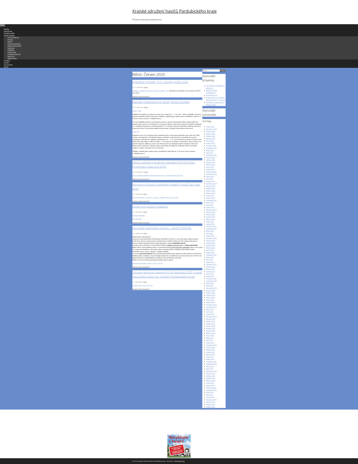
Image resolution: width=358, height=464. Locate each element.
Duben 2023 (210, 217)
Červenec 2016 (211, 371)
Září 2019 (209, 312)
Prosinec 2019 (211, 305)
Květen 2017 (210, 350)
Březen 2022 (210, 248)
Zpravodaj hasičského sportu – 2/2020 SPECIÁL (162, 228)
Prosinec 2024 (211, 172)
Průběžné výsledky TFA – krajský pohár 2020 (160, 82)
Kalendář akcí (8, 31)
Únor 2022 (210, 250)
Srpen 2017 (210, 343)
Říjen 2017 (210, 338)
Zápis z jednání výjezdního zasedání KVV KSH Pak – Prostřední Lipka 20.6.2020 (157, 175)
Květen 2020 (210, 293)
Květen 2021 (210, 269)
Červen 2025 (210, 157)
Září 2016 (209, 369)
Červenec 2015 (211, 400)
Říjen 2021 (210, 257)
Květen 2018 (210, 328)
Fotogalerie (10, 50)
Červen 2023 (210, 212)
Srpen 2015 (210, 397)
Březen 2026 (210, 138)
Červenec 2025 (211, 155)
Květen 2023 (210, 214)
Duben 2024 (210, 191)
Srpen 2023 (210, 207)
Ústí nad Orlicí (8, 65)
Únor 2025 (210, 167)
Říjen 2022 (210, 231)
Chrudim (6, 62)
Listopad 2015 (211, 390)
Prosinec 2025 (211, 146)
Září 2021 (209, 259)
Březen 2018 (210, 333)
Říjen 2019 (210, 309)
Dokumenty (11, 48)
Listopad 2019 (211, 307)
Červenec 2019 (211, 316)
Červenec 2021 (211, 264)
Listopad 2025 (211, 148)
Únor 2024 (210, 195)
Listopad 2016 (211, 364)
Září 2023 (209, 205)
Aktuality (6, 29)
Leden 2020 (210, 302)
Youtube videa (11, 52)
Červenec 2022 (211, 238)
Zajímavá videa (12, 58)
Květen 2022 (210, 243)
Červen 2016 (210, 373)
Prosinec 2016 (211, 362)
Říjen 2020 (210, 283)
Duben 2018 (210, 331)
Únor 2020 (210, 300)
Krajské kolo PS (211, 95)
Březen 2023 (210, 219)
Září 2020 (209, 286)
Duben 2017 (210, 352)
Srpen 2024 (210, 181)
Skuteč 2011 (11, 56)
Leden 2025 (210, 169)
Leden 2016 (210, 385)
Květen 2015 (210, 404)
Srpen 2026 (210, 127)
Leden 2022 (210, 252)
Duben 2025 (210, 162)
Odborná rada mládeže (14, 46)
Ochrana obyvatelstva (14, 44)
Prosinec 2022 (211, 226)
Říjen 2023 (210, 203)
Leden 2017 (210, 359)
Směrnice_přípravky (138, 215)
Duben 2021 (210, 271)
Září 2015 (209, 395)
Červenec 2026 (211, 129)
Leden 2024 (210, 198)
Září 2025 (209, 153)
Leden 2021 (210, 276)
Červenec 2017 (211, 345)
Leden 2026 (210, 143)
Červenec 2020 (211, 288)
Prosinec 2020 (211, 278)
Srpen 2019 (210, 314)
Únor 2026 (210, 141)
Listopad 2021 (211, 255)
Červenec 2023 (211, 210)
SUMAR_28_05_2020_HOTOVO (142, 285)
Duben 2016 (210, 378)
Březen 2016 (210, 381)
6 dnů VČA (135, 132)
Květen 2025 (210, 160)
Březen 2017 (210, 354)
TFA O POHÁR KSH (13, 37)
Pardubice (7, 60)
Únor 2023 (210, 222)
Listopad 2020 (211, 281)
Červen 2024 (210, 186)
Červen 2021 (210, 267)
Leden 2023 (210, 224)
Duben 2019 (210, 324)
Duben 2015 (210, 407)
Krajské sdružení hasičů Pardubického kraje (174, 11)
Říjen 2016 (210, 366)
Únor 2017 (210, 357)
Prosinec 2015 (211, 388)
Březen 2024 (210, 193)
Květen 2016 (210, 376)
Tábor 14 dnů (136, 111)
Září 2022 (209, 233)
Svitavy (6, 67)
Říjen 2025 (210, 150)
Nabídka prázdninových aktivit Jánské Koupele (161, 102)
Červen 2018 (210, 326)
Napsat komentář (143, 96)
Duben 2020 (210, 295)
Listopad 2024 (211, 174)
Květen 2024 (210, 188)
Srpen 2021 (210, 262)
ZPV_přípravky (137, 219)
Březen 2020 (210, 297)
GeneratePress (180, 461)
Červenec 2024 (211, 184)
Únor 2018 (210, 335)
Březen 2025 (210, 165)
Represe (9, 42)
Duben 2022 (210, 245)
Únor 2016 (210, 383)
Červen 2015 (210, 402)
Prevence (10, 39)
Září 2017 (209, 340)
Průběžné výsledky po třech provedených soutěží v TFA (150, 91)
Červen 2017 (210, 347)
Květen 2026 (210, 134)
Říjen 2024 (210, 176)
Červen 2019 (210, 319)
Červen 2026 (210, 131)
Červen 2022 (210, 240)
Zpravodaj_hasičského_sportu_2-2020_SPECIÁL (147, 263)
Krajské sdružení (9, 35)
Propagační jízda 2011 (14, 54)
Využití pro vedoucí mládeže (150, 206)
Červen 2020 (210, 290)
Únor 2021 (210, 274)
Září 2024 (209, 179)
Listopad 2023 (211, 200)
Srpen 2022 (210, 236)
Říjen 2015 (210, 392)
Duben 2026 (210, 136)
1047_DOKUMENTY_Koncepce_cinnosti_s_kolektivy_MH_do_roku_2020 (155, 197)
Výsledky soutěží (9, 33)
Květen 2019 (210, 321)
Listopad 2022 (211, 229)
